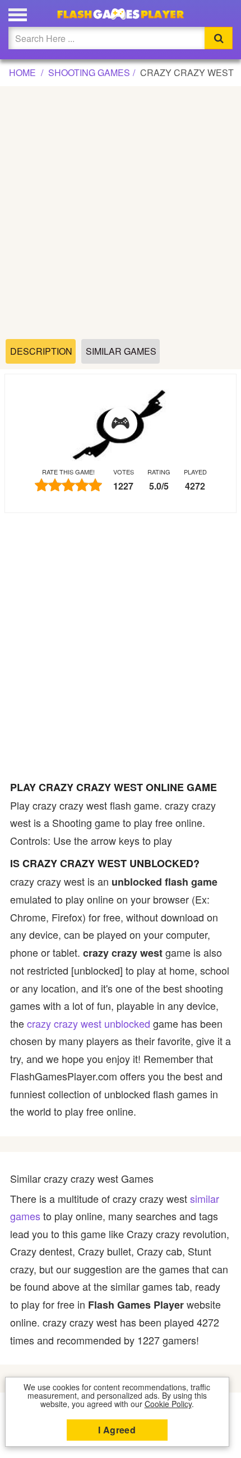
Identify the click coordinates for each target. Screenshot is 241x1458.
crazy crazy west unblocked (88, 1023)
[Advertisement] (120, 213)
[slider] (68, 484)
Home (22, 72)
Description (41, 351)
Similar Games (121, 351)
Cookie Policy (168, 1403)
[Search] (219, 38)
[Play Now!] (120, 423)
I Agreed (117, 1429)
